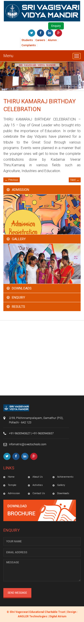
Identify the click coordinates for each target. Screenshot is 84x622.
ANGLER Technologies (32, 616)
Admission (20, 190)
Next (74, 179)
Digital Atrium (57, 616)
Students (27, 40)
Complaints (29, 45)
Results (18, 307)
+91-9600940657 (43, 433)
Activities (37, 485)
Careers (40, 40)
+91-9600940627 (19, 433)
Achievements (65, 476)
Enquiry (56, 25)
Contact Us (38, 493)
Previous (11, 179)
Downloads (22, 288)
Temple (12, 485)
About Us (37, 476)
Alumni (52, 40)
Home (11, 476)
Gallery (19, 239)
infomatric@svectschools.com (27, 444)
